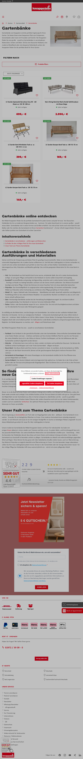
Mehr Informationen (52, 373)
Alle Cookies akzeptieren (54, 383)
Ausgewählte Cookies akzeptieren (32, 383)
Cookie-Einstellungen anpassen (42, 379)
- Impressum (33, 388)
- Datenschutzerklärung (46, 388)
